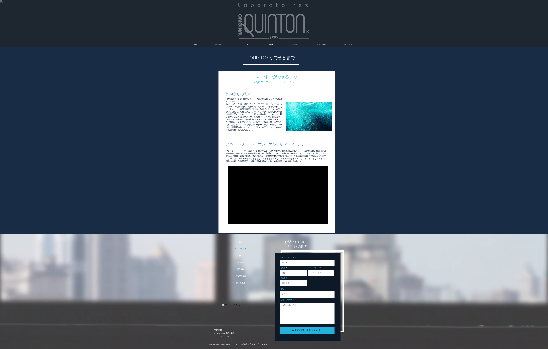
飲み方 (241, 262)
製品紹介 (241, 269)
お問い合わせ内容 (287, 300)
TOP (241, 242)
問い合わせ (241, 283)
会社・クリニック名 (288, 257)
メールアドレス (314, 268)
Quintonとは (240, 248)
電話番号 (283, 278)
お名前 (283, 268)
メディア (241, 255)
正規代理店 (241, 276)
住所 (282, 289)
